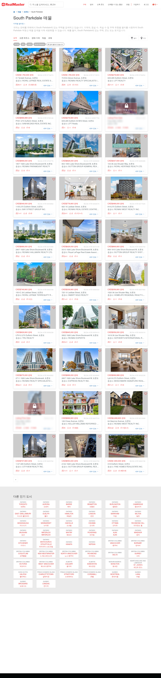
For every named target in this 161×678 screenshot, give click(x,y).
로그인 (146, 4)
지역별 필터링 (19, 23)
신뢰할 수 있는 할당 (115, 4)
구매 (84, 4)
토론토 (26, 12)
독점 (44, 38)
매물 (19, 12)
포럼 (128, 4)
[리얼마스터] (13, 4)
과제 (50, 38)
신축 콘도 (100, 4)
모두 (15, 38)
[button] (53, 50)
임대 (91, 4)
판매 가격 (36, 38)
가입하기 (136, 4)
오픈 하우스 (24, 38)
